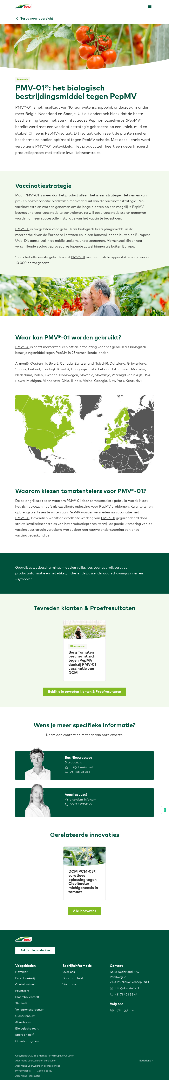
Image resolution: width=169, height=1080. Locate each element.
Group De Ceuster (63, 1056)
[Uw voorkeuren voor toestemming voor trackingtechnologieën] (165, 810)
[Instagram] (119, 1010)
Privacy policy (23, 1071)
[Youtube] (126, 1010)
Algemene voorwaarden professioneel (37, 1066)
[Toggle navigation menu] (150, 6)
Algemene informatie (27, 1076)
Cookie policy (44, 1071)
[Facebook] (112, 1010)
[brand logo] (23, 6)
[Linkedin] (132, 1010)
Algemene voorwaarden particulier (35, 1061)
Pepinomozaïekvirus (107, 120)
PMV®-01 (23, 107)
